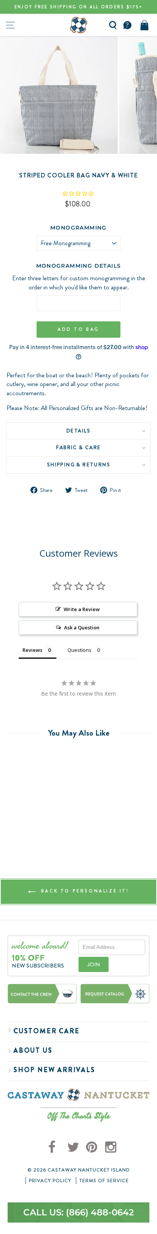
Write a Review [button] (82, 609)
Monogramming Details (78, 265)
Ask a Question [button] (81, 627)
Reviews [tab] (32, 650)
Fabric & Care (78, 447)
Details (78, 430)
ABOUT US (32, 1050)
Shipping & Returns (78, 464)
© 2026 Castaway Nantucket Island (78, 1170)
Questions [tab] (79, 650)
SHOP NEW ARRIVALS (54, 1070)
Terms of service (104, 1180)
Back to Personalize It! (83, 891)
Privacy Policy (50, 1180)
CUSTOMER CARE (46, 1031)
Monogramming (78, 227)
